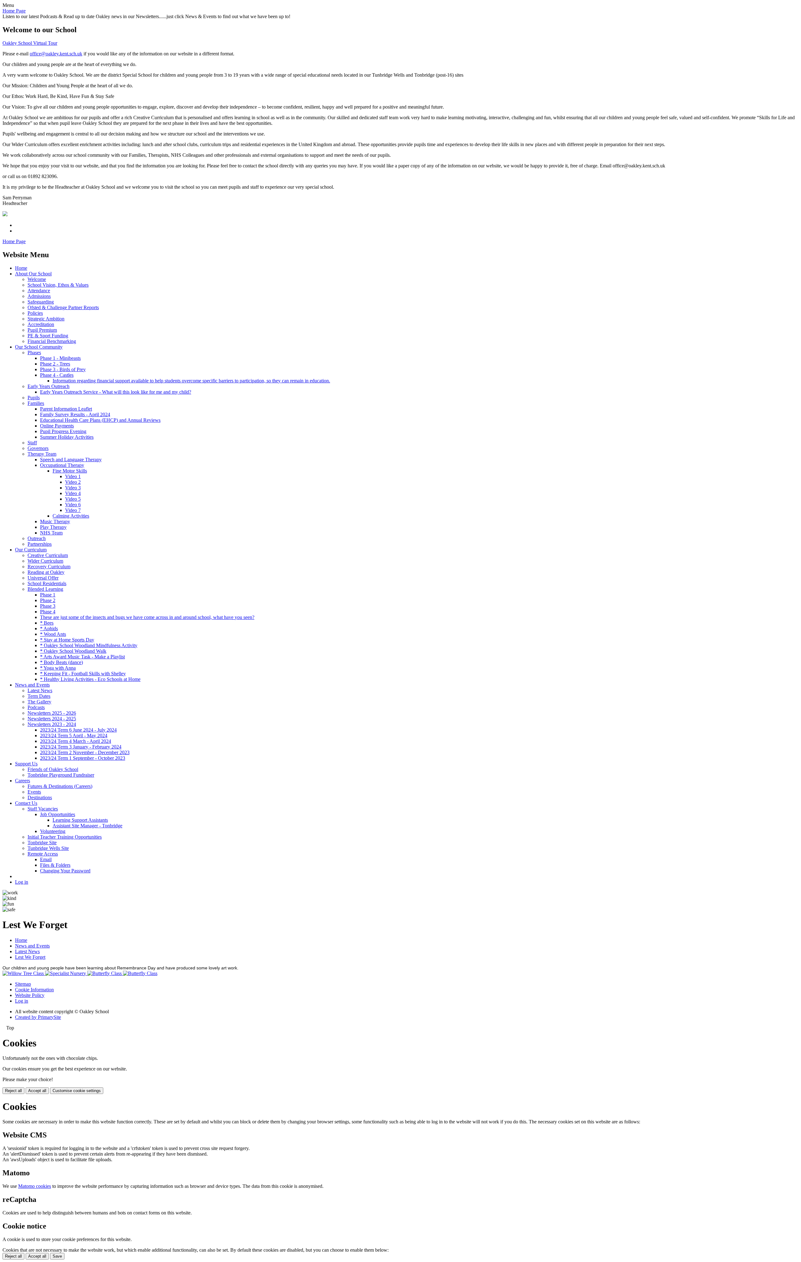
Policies (35, 313)
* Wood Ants (53, 634)
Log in (21, 882)
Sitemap (23, 984)
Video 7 (73, 510)
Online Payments (57, 425)
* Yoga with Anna (58, 668)
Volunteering (52, 831)
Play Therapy (53, 527)
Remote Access (43, 853)
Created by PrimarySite (38, 1017)
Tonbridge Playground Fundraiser (61, 775)
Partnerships (40, 544)
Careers (22, 780)
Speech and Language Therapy (71, 459)
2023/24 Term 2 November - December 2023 (85, 752)
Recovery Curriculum (49, 566)
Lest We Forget (30, 957)
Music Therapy (55, 521)
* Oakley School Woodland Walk (73, 651)
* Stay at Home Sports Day (67, 639)
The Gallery (39, 701)
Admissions (39, 296)
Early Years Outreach (48, 386)
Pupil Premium (42, 330)
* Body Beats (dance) (61, 662)
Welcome (37, 279)
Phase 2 (47, 600)
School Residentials (47, 583)
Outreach (37, 538)
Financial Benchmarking (52, 341)
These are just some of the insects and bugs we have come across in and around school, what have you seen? (147, 617)
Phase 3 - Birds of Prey (63, 369)
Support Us (26, 763)
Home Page (14, 10)
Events (34, 791)
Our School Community (39, 347)
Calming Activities (71, 516)
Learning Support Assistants (80, 820)
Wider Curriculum (45, 561)
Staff (32, 442)
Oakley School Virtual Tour (30, 43)
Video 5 (73, 499)
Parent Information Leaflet (66, 408)
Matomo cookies (34, 1186)
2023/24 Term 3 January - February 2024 (80, 746)
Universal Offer (43, 577)
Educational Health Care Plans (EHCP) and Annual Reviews (100, 420)
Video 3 (73, 487)
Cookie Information (34, 989)
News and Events (32, 684)
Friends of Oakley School (53, 769)
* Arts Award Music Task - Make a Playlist (82, 656)
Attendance (39, 290)
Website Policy (29, 995)
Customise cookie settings (77, 1090)
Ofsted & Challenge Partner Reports (63, 307)
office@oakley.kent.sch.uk (56, 53)
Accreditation (41, 324)
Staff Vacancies (43, 808)
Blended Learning (45, 589)
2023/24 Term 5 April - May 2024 (73, 735)
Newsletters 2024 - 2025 (52, 718)
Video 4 (73, 493)
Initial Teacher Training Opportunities (65, 837)
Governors (38, 448)
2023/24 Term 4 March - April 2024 (75, 741)
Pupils (34, 397)
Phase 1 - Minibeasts (60, 358)
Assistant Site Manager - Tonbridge (87, 825)
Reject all (13, 1090)
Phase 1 (47, 594)
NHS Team (51, 532)
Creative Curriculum (48, 555)
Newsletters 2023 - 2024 (52, 724)
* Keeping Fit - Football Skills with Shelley (83, 673)
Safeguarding (41, 301)
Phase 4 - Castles (57, 375)
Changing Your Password (65, 870)
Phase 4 (47, 611)
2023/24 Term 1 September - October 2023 (82, 758)
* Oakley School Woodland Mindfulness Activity (88, 645)
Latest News (40, 690)
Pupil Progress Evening (63, 431)
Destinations (40, 797)
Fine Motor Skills (70, 470)
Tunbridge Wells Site (48, 848)
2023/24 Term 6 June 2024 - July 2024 (78, 730)
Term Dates (39, 696)
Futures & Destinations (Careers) (60, 786)
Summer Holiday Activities (67, 437)
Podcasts (36, 707)
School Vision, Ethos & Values (58, 285)
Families (36, 403)
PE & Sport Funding (48, 335)
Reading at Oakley (46, 572)
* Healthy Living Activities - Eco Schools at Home (90, 679)
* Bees (47, 623)
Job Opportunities (57, 814)
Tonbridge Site (42, 842)
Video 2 (73, 482)
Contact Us (26, 803)
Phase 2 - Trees (55, 363)
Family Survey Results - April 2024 (75, 414)
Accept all (37, 1090)
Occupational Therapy (62, 465)
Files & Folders (55, 865)
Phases (34, 352)
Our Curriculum (31, 549)
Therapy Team (42, 454)
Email (46, 859)
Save (57, 1256)
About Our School (33, 273)
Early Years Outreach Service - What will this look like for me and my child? (115, 392)
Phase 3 (47, 606)
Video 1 (73, 476)
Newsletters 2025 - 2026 (52, 713)
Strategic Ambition (46, 318)
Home (21, 268)
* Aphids (49, 628)
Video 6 (73, 504)
